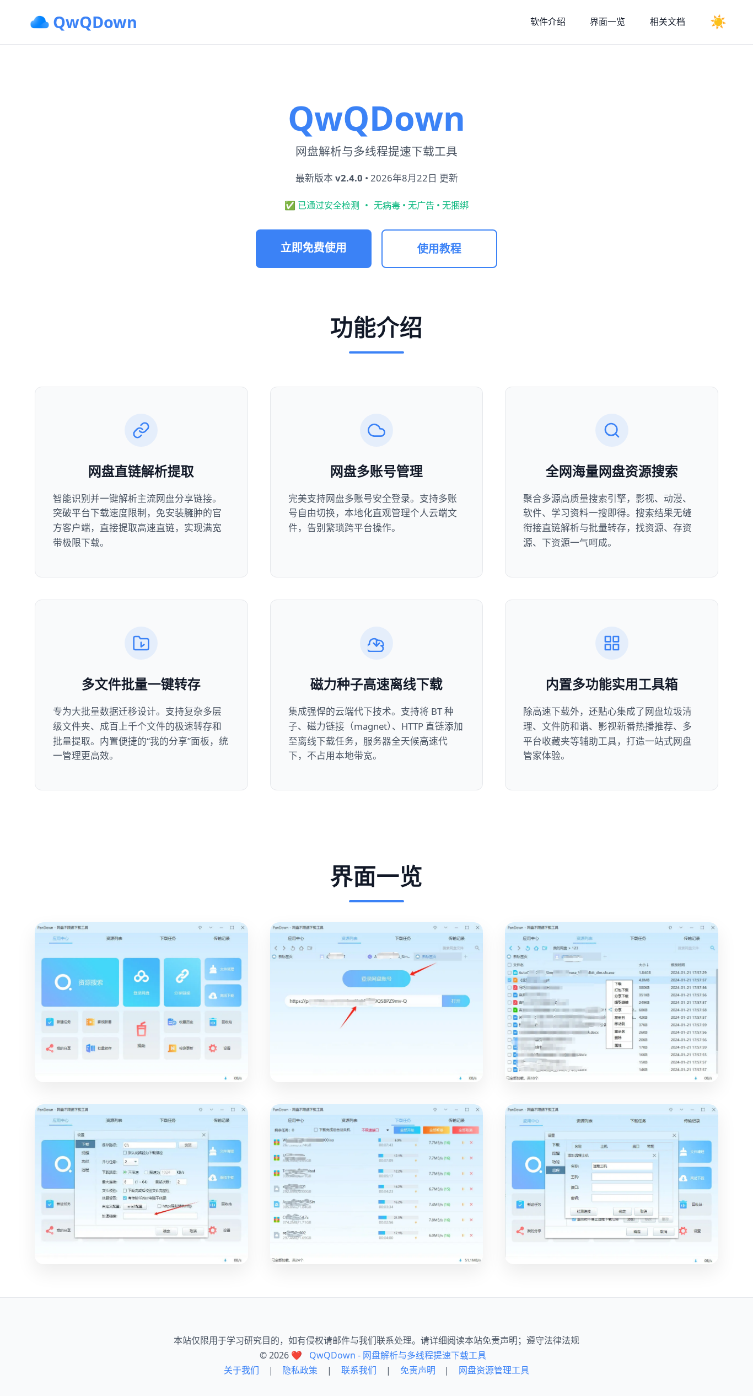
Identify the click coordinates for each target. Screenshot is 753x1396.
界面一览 (607, 21)
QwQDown (95, 22)
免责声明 (417, 1370)
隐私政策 (300, 1370)
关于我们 (241, 1370)
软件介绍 (548, 21)
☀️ (718, 22)
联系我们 (358, 1370)
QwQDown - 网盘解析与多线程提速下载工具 (397, 1355)
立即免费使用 (314, 247)
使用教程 (439, 248)
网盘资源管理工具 (494, 1370)
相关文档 (667, 21)
